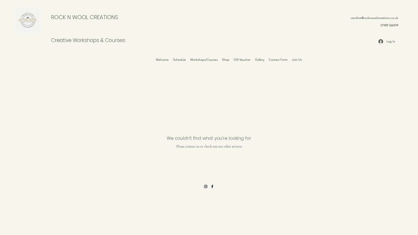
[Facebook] (212, 186)
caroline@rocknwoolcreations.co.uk (374, 18)
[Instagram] (206, 186)
